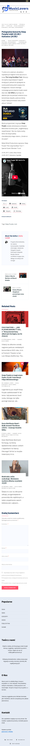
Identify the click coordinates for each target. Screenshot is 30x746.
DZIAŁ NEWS (5, 341)
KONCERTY (5, 616)
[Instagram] (26, 12)
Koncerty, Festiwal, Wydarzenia (12, 27)
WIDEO (4, 620)
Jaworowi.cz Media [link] (7, 732)
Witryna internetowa (7, 564)
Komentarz (5, 524)
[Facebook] (23, 12)
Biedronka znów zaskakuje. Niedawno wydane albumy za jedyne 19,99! (12, 479)
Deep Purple (9, 224)
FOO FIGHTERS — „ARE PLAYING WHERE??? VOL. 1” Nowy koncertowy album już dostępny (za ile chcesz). (12, 331)
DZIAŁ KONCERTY (19, 26)
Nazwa (4, 548)
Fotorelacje (6, 386)
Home (3, 40)
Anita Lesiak (13, 24)
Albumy (19, 339)
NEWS (3, 613)
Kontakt (4, 627)
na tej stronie (20, 718)
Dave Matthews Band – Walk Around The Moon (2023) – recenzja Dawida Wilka (11, 426)
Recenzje (5, 436)
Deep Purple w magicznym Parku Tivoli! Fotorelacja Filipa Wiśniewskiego (12, 377)
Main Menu (6, 7)
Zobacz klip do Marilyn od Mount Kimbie (11, 277)
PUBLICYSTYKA (6, 623)
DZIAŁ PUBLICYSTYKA (12, 435)
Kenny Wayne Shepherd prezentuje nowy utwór (18, 292)
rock (15, 224)
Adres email (5, 556)
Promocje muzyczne (8, 488)
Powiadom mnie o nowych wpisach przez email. (15, 583)
